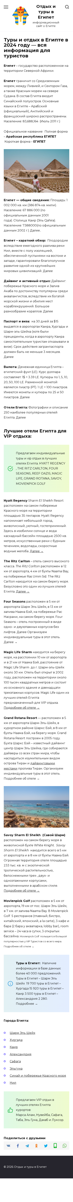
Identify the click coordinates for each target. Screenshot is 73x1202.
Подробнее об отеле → (22, 707)
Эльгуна (16, 1068)
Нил (13, 1082)
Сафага (15, 1061)
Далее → (36, 551)
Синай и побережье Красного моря (38, 1075)
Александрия (20, 1054)
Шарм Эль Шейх (22, 1033)
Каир (14, 1047)
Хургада (16, 1040)
